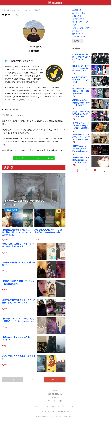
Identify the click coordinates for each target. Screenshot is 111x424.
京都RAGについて (53, 406)
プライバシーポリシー (68, 406)
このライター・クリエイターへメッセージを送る (34, 158)
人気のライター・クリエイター (22, 10)
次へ (54, 379)
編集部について (40, 406)
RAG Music (5, 10)
